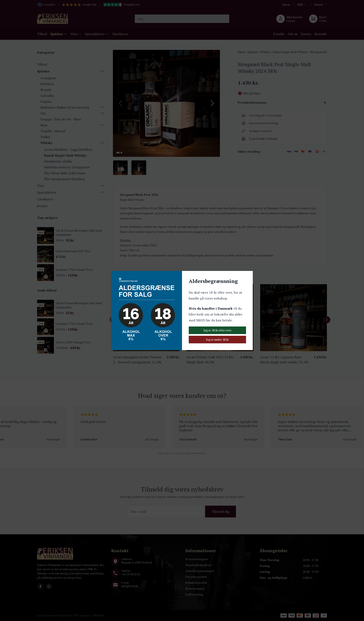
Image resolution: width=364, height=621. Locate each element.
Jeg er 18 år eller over (217, 330)
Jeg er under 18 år (217, 339)
